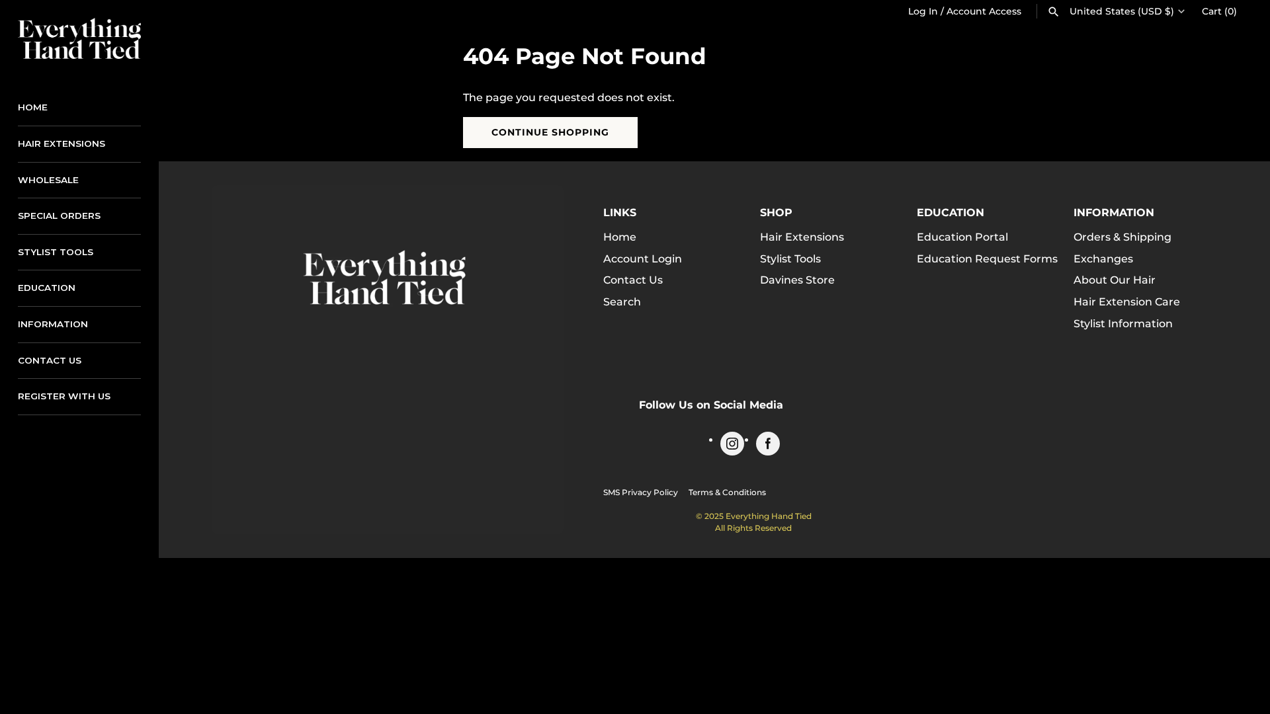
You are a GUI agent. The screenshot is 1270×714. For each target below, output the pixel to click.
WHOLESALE (48, 180)
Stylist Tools (790, 259)
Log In (923, 11)
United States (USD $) (1122, 11)
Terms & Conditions (727, 492)
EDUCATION (46, 287)
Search (622, 302)
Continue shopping (550, 132)
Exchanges (1103, 259)
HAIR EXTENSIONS (61, 143)
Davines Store (797, 280)
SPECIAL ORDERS (59, 215)
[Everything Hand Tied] (79, 38)
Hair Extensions (802, 237)
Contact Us (633, 280)
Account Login (642, 259)
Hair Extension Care (1127, 302)
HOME (33, 107)
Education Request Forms (987, 259)
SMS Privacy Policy (640, 492)
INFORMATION (53, 324)
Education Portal (962, 237)
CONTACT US (49, 360)
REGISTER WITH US (64, 396)
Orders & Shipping (1122, 237)
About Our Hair (1115, 280)
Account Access (984, 11)
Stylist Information (1123, 323)
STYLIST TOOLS (55, 252)
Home (619, 237)
